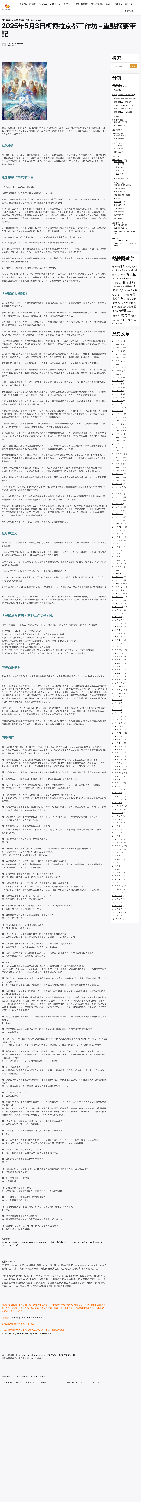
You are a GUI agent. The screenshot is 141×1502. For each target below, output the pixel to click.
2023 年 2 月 (117, 480)
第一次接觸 (127, 299)
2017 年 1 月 (117, 723)
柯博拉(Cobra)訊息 (121, 102)
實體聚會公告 (119, 178)
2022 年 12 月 (118, 487)
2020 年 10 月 (118, 573)
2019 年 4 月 (117, 633)
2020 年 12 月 (118, 567)
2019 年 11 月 (117, 610)
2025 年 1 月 (117, 404)
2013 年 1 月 (117, 882)
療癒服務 (115, 223)
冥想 (133, 270)
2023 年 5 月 (117, 470)
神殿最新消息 (119, 87)
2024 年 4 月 (117, 434)
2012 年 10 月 (117, 892)
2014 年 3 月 (117, 836)
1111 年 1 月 (116, 919)
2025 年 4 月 (117, 394)
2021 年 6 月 (117, 547)
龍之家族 (115, 323)
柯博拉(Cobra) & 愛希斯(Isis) (49, 4)
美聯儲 (132, 303)
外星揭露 (117, 205)
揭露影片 (117, 148)
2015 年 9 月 (117, 776)
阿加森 (129, 311)
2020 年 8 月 (117, 580)
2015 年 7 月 (117, 783)
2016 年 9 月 (117, 736)
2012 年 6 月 (117, 906)
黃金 (135, 320)
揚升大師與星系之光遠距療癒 (125, 231)
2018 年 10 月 (117, 653)
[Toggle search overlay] (137, 7)
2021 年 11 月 (117, 530)
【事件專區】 (117, 156)
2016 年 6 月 (117, 746)
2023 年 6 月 (117, 467)
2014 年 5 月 (117, 829)
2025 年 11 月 (117, 371)
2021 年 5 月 (117, 550)
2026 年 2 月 (117, 361)
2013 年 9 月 (117, 856)
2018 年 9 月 (117, 657)
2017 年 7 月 (117, 703)
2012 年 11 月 (117, 889)
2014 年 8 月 (117, 819)
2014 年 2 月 (117, 839)
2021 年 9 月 (117, 537)
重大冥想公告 (119, 138)
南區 (117, 164)
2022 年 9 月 (117, 497)
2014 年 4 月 (117, 833)
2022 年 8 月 (117, 500)
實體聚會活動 (117, 160)
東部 (117, 174)
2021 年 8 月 (117, 540)
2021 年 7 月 (117, 543)
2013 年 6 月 (117, 866)
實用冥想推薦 (119, 135)
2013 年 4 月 (117, 872)
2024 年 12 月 (118, 407)
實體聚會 (118, 4)
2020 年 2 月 (117, 600)
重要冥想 (84, 4)
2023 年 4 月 (117, 474)
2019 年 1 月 (117, 643)
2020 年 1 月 (117, 603)
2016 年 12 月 (117, 726)
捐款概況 (115, 117)
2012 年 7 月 (117, 902)
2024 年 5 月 (117, 431)
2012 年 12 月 (117, 886)
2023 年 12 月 (118, 447)
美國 (125, 302)
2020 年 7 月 (117, 583)
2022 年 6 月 (117, 507)
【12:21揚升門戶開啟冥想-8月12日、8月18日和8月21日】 (83, 1382)
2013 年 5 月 (117, 869)
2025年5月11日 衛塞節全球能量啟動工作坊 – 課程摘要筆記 (26, 1382)
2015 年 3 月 (117, 796)
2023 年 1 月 (117, 484)
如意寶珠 (121, 278)
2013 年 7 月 (117, 862)
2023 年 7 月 (117, 464)
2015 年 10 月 (117, 773)
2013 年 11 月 (117, 849)
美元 (121, 303)
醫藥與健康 (118, 192)
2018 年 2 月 (117, 680)
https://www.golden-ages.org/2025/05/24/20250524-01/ (46, 1355)
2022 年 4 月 (117, 514)
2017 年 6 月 (117, 706)
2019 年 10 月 (117, 613)
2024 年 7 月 (117, 424)
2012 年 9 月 (117, 896)
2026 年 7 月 (117, 344)
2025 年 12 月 (117, 367)
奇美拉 (131, 274)
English (115, 238)
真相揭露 (124, 294)
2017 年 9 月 (117, 696)
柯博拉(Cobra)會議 (33, 20)
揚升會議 (120, 286)
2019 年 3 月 (117, 637)
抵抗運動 (128, 282)
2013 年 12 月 (117, 846)
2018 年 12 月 (117, 646)
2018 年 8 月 (117, 660)
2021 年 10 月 (117, 534)
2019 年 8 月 (117, 620)
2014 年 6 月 (117, 826)
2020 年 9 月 (117, 577)
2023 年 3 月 (117, 477)
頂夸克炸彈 (126, 320)
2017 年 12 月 (117, 686)
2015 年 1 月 (117, 803)
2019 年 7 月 (117, 623)
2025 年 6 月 (117, 387)
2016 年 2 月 (117, 760)
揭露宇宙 (117, 215)
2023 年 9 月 (117, 457)
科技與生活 (118, 198)
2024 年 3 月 (117, 437)
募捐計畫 (128, 4)
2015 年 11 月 (117, 769)
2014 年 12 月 (117, 806)
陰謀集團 (124, 315)
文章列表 (67, 4)
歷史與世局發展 (120, 185)
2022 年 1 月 (117, 524)
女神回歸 (117, 212)
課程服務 (115, 120)
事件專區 (32, 4)
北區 (117, 167)
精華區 (76, 4)
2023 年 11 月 (117, 450)
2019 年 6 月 (117, 627)
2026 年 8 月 (117, 341)
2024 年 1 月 (117, 444)
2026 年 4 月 (117, 354)
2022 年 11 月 (117, 490)
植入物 (127, 290)
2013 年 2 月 (117, 879)
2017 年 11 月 (117, 690)
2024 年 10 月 (118, 414)
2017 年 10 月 (117, 693)
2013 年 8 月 (117, 859)
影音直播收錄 (117, 143)
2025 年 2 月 (117, 401)
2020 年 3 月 (117, 597)
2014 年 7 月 (117, 823)
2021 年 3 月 (117, 557)
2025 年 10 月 (117, 374)
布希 (120, 283)
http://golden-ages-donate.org (28, 1317)
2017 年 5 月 (117, 710)
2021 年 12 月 (117, 527)
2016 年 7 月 (117, 743)
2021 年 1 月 (117, 564)
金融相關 (117, 202)
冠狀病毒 (127, 270)
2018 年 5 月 (117, 670)
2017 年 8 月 (117, 700)
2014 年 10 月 (117, 813)
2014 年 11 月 (117, 809)
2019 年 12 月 (117, 607)
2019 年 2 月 (117, 640)
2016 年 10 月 (117, 733)
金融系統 (125, 307)
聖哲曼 (119, 307)
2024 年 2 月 (117, 441)
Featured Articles (121, 240)
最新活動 (23, 4)
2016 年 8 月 (117, 739)
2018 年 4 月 (117, 673)
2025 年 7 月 (117, 384)
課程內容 (117, 125)
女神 (114, 278)
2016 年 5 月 (117, 750)
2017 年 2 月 (117, 720)
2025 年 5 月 (117, 391)
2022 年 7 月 (117, 504)
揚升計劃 (117, 218)
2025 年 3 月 (117, 397)
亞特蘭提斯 (130, 267)
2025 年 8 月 (117, 381)
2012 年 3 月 (117, 916)
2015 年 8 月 (117, 779)
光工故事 (117, 188)
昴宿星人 (118, 290)
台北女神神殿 (117, 85)
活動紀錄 (117, 90)
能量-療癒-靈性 (120, 195)
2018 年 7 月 (117, 663)
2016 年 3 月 (117, 756)
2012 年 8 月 (117, 899)
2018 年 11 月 (117, 650)
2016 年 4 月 (117, 753)
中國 (118, 267)
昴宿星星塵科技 (120, 228)
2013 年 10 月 (117, 853)
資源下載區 (129, 11)
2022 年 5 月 (117, 510)
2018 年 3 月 (117, 676)
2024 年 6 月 (117, 427)
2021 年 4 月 (117, 553)
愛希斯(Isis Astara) (121, 105)
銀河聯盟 (121, 310)
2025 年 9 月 (117, 377)
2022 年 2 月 (117, 520)
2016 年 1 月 (117, 763)
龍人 (121, 323)
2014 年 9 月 (117, 816)
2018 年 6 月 (117, 666)
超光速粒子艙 (119, 225)
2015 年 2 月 (117, 799)
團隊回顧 (117, 152)
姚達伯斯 (130, 278)
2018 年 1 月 (117, 683)
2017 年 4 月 (117, 713)
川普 (116, 283)
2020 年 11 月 (117, 570)
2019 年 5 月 (117, 630)
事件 (122, 266)
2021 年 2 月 (117, 560)
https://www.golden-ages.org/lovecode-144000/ (27, 1333)
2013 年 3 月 (117, 876)
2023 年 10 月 (118, 454)
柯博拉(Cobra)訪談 (121, 109)
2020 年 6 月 (117, 587)
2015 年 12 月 (117, 766)
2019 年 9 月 (117, 617)
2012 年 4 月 (117, 912)
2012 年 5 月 (117, 909)
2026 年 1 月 (117, 364)
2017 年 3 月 (117, 716)
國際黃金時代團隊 (18, 43)
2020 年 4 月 (117, 593)
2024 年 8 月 (117, 421)
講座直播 (117, 145)
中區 (117, 170)
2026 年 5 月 (117, 351)
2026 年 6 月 (117, 347)
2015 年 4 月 (117, 793)
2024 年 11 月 (117, 411)
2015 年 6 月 (117, 786)
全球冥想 (119, 270)
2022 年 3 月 (117, 517)
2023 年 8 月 (117, 460)
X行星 (114, 267)
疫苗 (117, 294)
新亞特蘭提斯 (130, 286)
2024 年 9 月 (117, 417)
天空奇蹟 (117, 208)
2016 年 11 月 (117, 730)
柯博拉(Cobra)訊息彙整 (123, 99)
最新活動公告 (117, 130)
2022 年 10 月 (118, 494)
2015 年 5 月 (117, 789)
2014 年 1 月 (117, 843)
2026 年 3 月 (117, 357)
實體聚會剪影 (119, 162)
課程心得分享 (119, 122)
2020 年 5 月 (117, 590)
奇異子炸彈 (121, 275)
